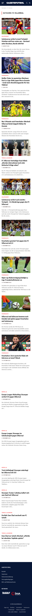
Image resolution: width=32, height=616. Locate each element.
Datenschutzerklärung (7, 577)
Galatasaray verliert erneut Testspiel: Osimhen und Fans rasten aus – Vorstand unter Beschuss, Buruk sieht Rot (15, 41)
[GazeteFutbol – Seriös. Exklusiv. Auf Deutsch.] (15, 3)
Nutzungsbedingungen (7, 579)
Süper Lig (6, 607)
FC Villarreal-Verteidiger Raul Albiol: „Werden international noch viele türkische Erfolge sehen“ (14, 163)
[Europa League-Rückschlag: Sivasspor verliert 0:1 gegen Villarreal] (16, 381)
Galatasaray (27, 607)
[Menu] (3, 3)
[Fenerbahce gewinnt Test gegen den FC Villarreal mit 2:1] (16, 228)
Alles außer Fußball (12, 612)
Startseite (4, 8)
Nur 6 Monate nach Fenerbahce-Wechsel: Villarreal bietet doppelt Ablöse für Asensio (16, 123)
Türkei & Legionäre (20, 609)
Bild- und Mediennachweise (9, 582)
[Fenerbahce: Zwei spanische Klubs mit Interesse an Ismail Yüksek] (16, 343)
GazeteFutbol (22, 612)
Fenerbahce (19, 607)
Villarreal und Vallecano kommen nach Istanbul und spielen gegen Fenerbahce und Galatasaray (15, 318)
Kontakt (4, 571)
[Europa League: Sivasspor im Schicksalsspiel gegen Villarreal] (16, 420)
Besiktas (12, 607)
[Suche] (29, 3)
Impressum (4, 574)
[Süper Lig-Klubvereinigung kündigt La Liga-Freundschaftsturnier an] (16, 265)
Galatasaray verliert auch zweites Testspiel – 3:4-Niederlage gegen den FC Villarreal (16, 202)
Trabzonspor (11, 609)
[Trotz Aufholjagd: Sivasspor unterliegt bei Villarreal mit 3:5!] (16, 457)
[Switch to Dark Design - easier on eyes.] (27, 3)
